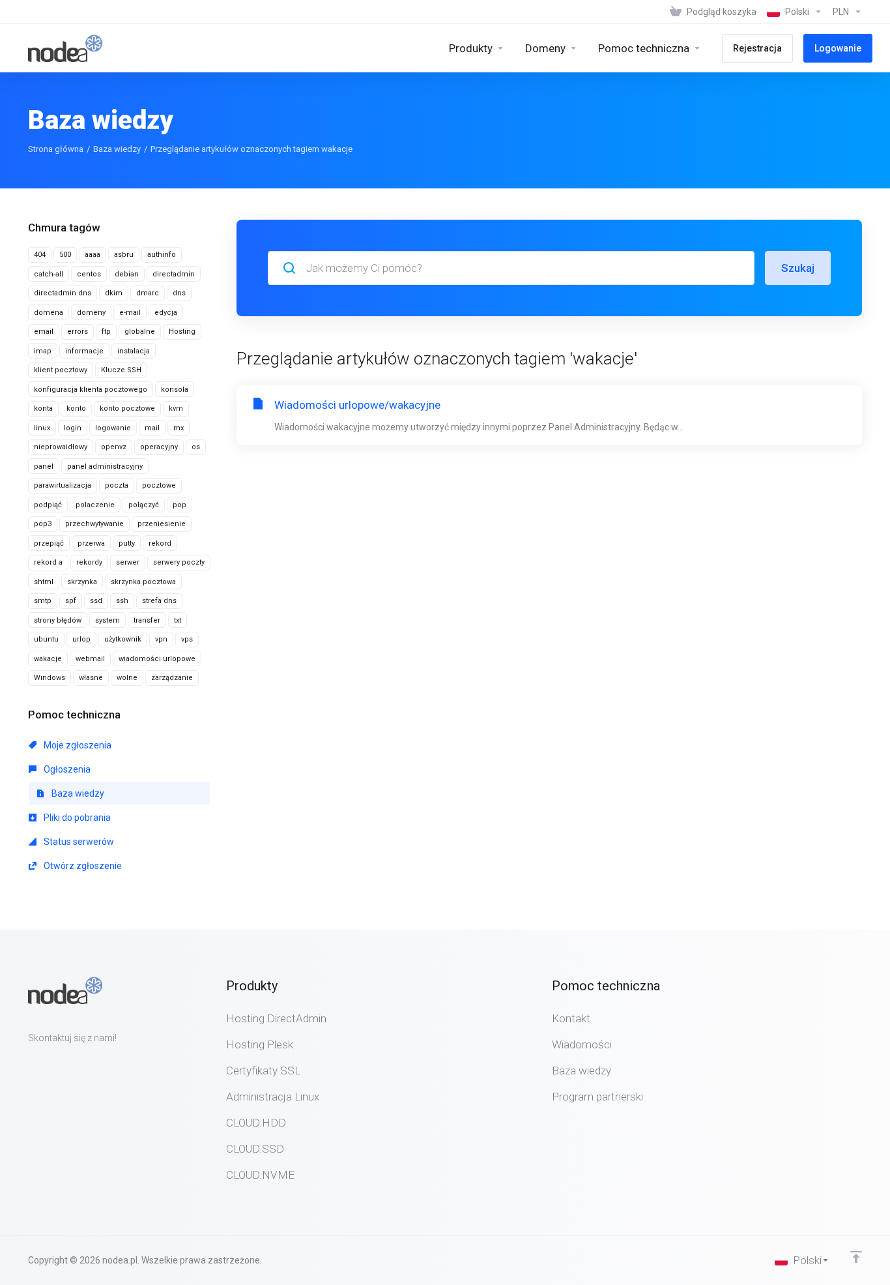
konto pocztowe (127, 408)
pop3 (42, 524)
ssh (122, 601)
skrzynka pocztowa (143, 582)
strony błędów (57, 620)
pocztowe (159, 485)
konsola (174, 389)
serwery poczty (179, 562)
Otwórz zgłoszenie (82, 866)
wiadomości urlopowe (157, 659)
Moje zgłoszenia (76, 745)
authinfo (161, 254)
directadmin (173, 274)
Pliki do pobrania (76, 817)
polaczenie (95, 505)
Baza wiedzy (117, 149)
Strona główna (55, 149)
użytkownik (122, 639)
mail (152, 428)
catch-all (48, 274)
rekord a (48, 562)
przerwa (91, 543)
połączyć (143, 505)
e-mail (130, 312)
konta (43, 408)
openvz (113, 447)
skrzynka (82, 582)
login (72, 428)
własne (91, 677)
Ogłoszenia (66, 769)
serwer (127, 562)
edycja (165, 312)
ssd (96, 601)
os (196, 447)
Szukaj (797, 267)
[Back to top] (856, 1257)
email (43, 331)
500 (65, 254)
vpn (161, 639)
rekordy (89, 562)
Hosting (182, 331)
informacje (84, 351)
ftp (106, 331)
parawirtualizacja (62, 485)
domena (48, 312)
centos (89, 274)
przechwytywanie (94, 524)
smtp (42, 601)
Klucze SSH (121, 370)
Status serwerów (78, 841)
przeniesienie (161, 524)
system (107, 620)
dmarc (147, 293)
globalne (139, 331)
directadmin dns (62, 293)
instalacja (133, 351)
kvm (176, 408)
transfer (147, 620)
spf (70, 601)
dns (179, 293)
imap (42, 351)
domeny (91, 312)
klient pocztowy (60, 370)
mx (178, 428)
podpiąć (48, 505)
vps (187, 639)
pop (179, 505)
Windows (49, 677)
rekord (160, 543)
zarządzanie (172, 677)
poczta (116, 485)
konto (76, 408)
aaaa (92, 254)
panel (43, 466)
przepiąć (49, 543)
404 (40, 254)
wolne (127, 677)
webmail (90, 659)
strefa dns (159, 601)
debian (127, 274)
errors (77, 331)
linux (42, 428)
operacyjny (159, 447)
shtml (43, 582)
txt (177, 620)
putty (127, 543)
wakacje (48, 659)
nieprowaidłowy (60, 447)
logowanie (113, 428)
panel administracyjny (105, 466)
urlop (81, 639)
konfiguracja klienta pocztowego (90, 389)
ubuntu (46, 639)
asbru (124, 254)
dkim (113, 293)
